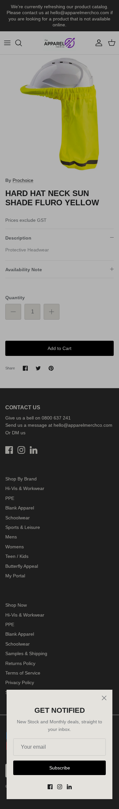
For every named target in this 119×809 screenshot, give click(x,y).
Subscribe (59, 767)
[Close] (104, 698)
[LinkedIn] (69, 786)
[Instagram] (59, 786)
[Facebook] (50, 786)
